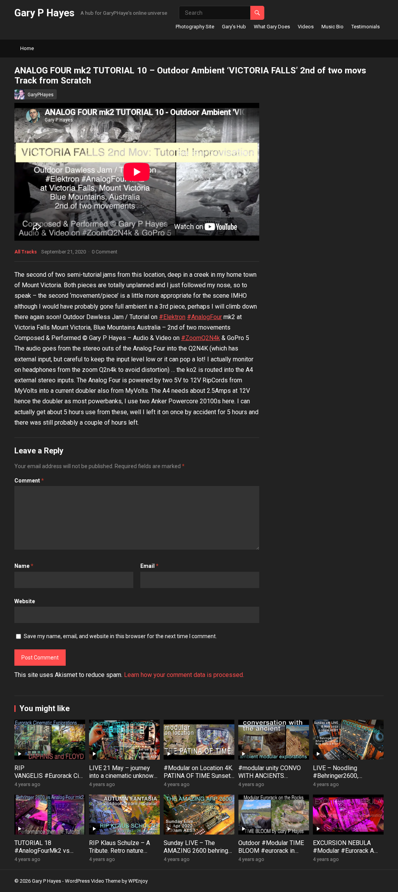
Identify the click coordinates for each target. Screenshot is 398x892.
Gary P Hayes (44, 13)
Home (27, 48)
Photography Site (195, 27)
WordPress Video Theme (92, 881)
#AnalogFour (204, 317)
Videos (306, 27)
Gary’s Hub (234, 27)
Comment (29, 480)
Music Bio (332, 27)
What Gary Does (272, 27)
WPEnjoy (138, 881)
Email (149, 566)
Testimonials (365, 27)
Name (23, 566)
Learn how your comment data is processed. (184, 675)
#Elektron (172, 317)
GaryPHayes (41, 94)
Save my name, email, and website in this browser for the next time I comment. (120, 636)
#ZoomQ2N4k (200, 338)
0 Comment (104, 252)
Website (24, 601)
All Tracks (25, 252)
